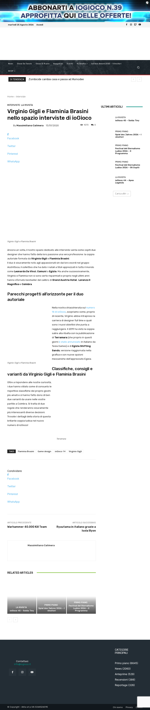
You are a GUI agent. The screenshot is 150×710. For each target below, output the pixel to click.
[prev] (133, 79)
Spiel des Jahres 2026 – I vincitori (51, 609)
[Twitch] (135, 25)
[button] (138, 67)
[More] (51, 168)
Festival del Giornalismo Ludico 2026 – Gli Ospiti (127, 166)
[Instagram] (131, 25)
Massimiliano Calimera (30, 125)
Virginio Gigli (75, 451)
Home (10, 96)
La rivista (27, 105)
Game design (44, 451)
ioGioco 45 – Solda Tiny (22, 611)
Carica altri (120, 193)
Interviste (21, 96)
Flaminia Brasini (26, 451)
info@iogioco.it (22, 664)
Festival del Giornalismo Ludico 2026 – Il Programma (81, 608)
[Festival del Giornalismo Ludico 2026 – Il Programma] (81, 596)
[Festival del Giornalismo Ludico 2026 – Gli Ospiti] (107, 165)
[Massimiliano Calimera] (10, 125)
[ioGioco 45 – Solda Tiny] (21, 596)
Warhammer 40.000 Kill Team (27, 526)
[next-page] (15, 619)
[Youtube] (140, 25)
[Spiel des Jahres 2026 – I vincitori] (51, 596)
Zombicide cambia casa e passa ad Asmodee (56, 79)
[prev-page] (9, 619)
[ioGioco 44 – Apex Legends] (107, 180)
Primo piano (51, 605)
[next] (139, 79)
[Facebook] (126, 25)
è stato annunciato (69, 341)
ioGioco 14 (60, 451)
